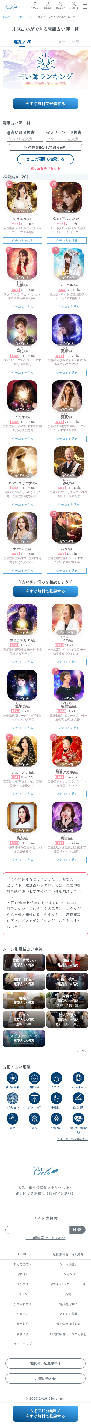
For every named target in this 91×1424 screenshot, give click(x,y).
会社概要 (23, 1334)
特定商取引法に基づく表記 (68, 1334)
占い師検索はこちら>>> (46, 1238)
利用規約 (23, 1324)
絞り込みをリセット (45, 168)
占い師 (22, 1274)
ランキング (68, 1274)
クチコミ (23, 1284)
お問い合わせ (45, 1378)
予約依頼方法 (23, 1304)
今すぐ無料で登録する (45, 104)
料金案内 (23, 1314)
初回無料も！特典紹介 (68, 1254)
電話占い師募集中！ (45, 1364)
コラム (22, 1294)
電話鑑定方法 (68, 1304)
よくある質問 (68, 1314)
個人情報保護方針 (68, 1324)
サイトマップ (23, 1344)
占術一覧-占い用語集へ (72, 1139)
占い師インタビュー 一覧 (68, 1284)
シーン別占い (68, 1264)
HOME (22, 1254)
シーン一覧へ (79, 1051)
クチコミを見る (22, 240)
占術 (68, 1294)
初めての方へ (23, 1264)
